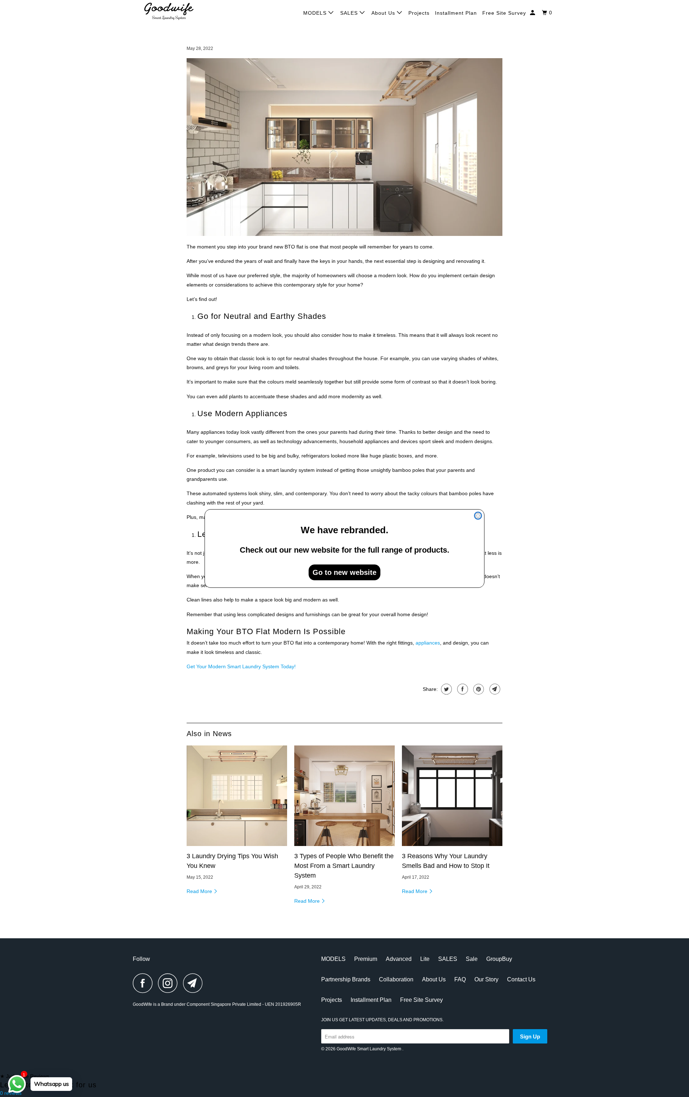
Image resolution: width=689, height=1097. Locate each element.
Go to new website (344, 572)
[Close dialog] (478, 515)
